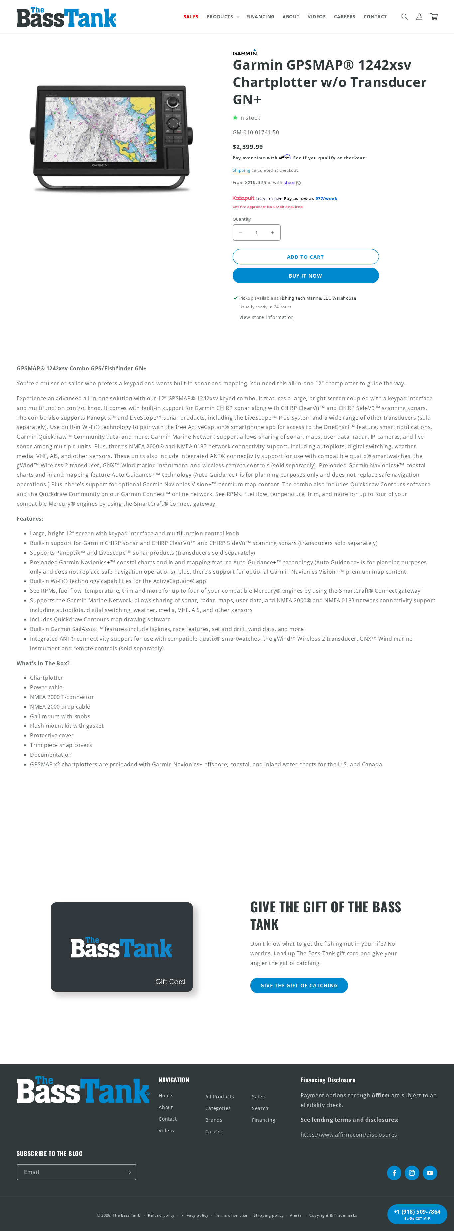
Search (260, 1108)
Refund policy (161, 1215)
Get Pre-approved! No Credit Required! (268, 206)
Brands (214, 1120)
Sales (258, 1096)
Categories (218, 1108)
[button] (222, 17)
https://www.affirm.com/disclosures (349, 1134)
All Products (219, 1096)
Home (165, 1095)
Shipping (242, 170)
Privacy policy (195, 1215)
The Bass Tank (126, 1215)
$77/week (327, 198)
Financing (263, 1120)
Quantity (242, 219)
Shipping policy (269, 1215)
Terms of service (231, 1215)
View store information (266, 317)
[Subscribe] (128, 1172)
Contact (168, 1119)
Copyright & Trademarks (333, 1215)
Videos (166, 1130)
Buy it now (305, 275)
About (166, 1107)
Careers (214, 1131)
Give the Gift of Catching (299, 985)
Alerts (295, 1215)
